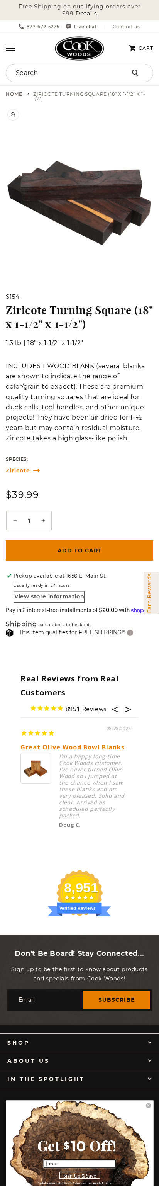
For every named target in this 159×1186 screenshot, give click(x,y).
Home (14, 94)
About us (28, 1061)
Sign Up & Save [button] (79, 1175)
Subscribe (116, 999)
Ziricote (18, 471)
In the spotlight (46, 1079)
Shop (18, 1042)
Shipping (21, 624)
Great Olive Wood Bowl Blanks (72, 747)
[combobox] (58, 73)
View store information (49, 596)
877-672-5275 (43, 26)
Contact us (126, 27)
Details (86, 14)
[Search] (135, 72)
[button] (10, 48)
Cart (146, 48)
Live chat (85, 26)
